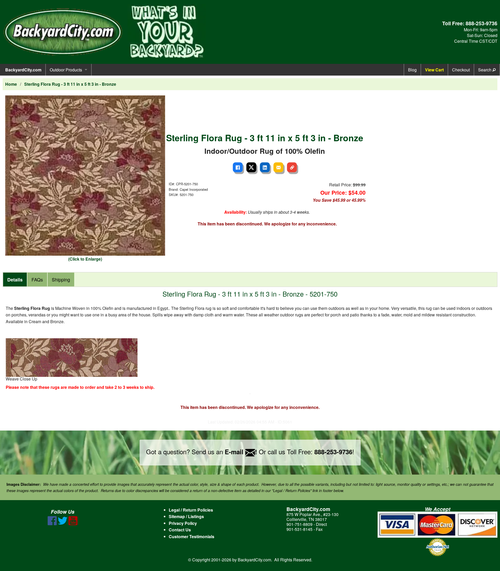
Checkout (461, 70)
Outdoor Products (66, 70)
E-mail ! (241, 451)
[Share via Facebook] (238, 167)
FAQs (37, 279)
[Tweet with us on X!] (62, 524)
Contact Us (180, 530)
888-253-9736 (481, 23)
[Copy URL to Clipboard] (292, 167)
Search (485, 70)
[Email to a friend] (278, 167)
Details (15, 279)
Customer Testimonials (191, 536)
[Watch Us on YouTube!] (73, 524)
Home (11, 84)
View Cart (434, 70)
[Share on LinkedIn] (265, 167)
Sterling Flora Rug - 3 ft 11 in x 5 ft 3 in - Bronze (70, 84)
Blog (412, 70)
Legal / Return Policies (191, 510)
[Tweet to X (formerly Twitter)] (251, 167)
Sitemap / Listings (186, 516)
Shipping (61, 279)
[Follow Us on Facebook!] (52, 524)
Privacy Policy (183, 523)
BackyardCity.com (23, 70)
